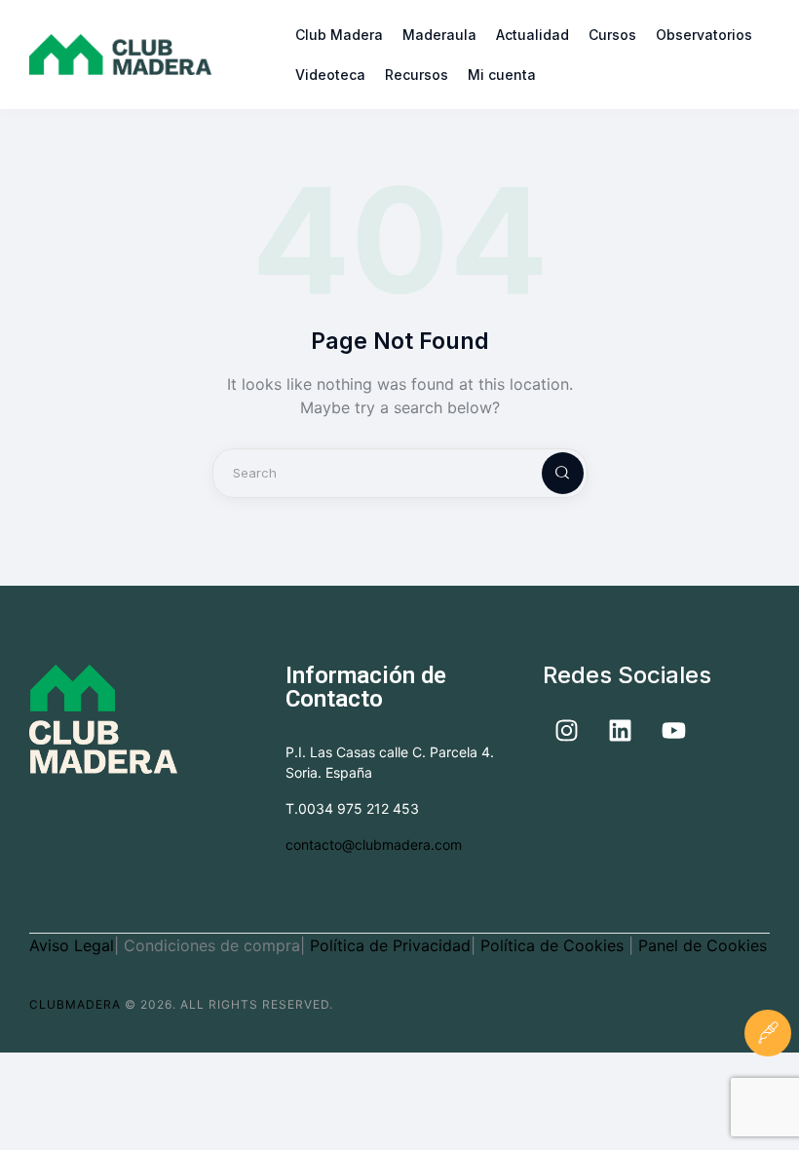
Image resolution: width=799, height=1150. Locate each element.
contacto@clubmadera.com (373, 844)
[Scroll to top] (767, 1095)
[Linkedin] (620, 731)
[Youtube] (674, 731)
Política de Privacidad (390, 945)
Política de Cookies (554, 945)
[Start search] (547, 473)
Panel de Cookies (702, 945)
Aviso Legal (71, 945)
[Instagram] (567, 731)
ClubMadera (75, 1004)
